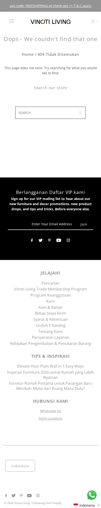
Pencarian (50, 283)
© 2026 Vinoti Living (17, 503)
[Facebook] (32, 241)
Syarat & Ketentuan (50, 319)
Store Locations (50, 418)
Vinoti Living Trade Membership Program (50, 289)
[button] (87, 505)
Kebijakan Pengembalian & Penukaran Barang (50, 343)
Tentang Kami (50, 331)
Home (28, 54)
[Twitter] (41, 241)
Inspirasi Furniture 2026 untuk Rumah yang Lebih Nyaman (50, 375)
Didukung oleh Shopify (47, 503)
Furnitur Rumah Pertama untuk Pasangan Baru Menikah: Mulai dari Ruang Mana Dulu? (50, 386)
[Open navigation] (12, 21)
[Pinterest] (49, 241)
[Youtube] (58, 241)
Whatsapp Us (50, 411)
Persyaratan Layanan (50, 337)
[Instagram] (68, 241)
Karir (50, 301)
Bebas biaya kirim (50, 313)
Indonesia (20, 466)
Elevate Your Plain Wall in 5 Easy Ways (50, 366)
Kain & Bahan (50, 307)
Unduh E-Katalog (51, 325)
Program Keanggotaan (51, 295)
